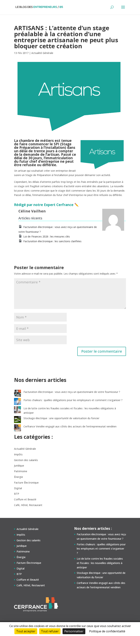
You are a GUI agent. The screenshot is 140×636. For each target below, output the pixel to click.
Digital (18, 488)
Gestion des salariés (26, 460)
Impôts (18, 454)
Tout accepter (25, 631)
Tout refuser (50, 631)
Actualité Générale (42, 53)
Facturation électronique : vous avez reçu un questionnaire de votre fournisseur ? (72, 392)
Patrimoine (20, 471)
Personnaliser (73, 631)
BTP (16, 493)
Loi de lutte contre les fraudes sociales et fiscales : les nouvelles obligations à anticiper (100, 563)
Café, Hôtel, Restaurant (28, 505)
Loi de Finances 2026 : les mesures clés (46, 236)
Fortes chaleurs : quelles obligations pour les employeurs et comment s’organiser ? (73, 400)
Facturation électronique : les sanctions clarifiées (52, 241)
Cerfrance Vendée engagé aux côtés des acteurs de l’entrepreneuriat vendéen (70, 426)
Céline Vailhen (32, 211)
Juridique (19, 465)
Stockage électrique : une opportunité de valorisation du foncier (61, 418)
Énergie (18, 477)
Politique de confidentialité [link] (107, 631)
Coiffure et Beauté (25, 499)
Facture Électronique (26, 482)
